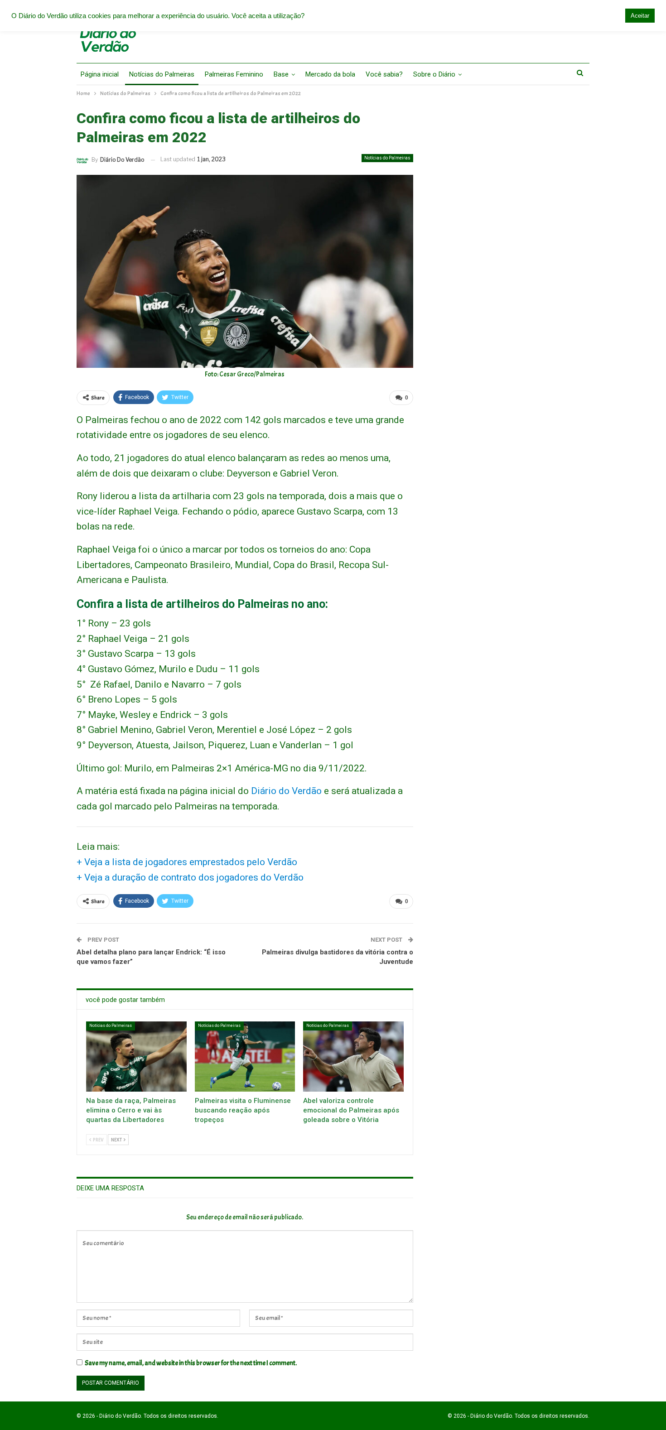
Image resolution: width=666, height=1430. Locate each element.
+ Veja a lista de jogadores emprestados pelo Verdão (187, 862)
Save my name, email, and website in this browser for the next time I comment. (191, 1363)
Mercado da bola (330, 74)
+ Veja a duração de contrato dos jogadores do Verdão (190, 877)
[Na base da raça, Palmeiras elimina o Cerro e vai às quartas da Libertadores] (136, 1056)
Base (281, 74)
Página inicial (100, 74)
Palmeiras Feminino (234, 74)
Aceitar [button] (640, 15)
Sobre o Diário (434, 74)
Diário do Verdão (286, 790)
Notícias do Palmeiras (161, 74)
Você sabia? (384, 74)
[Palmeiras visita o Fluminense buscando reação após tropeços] (245, 1056)
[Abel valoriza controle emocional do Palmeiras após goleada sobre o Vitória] (353, 1056)
